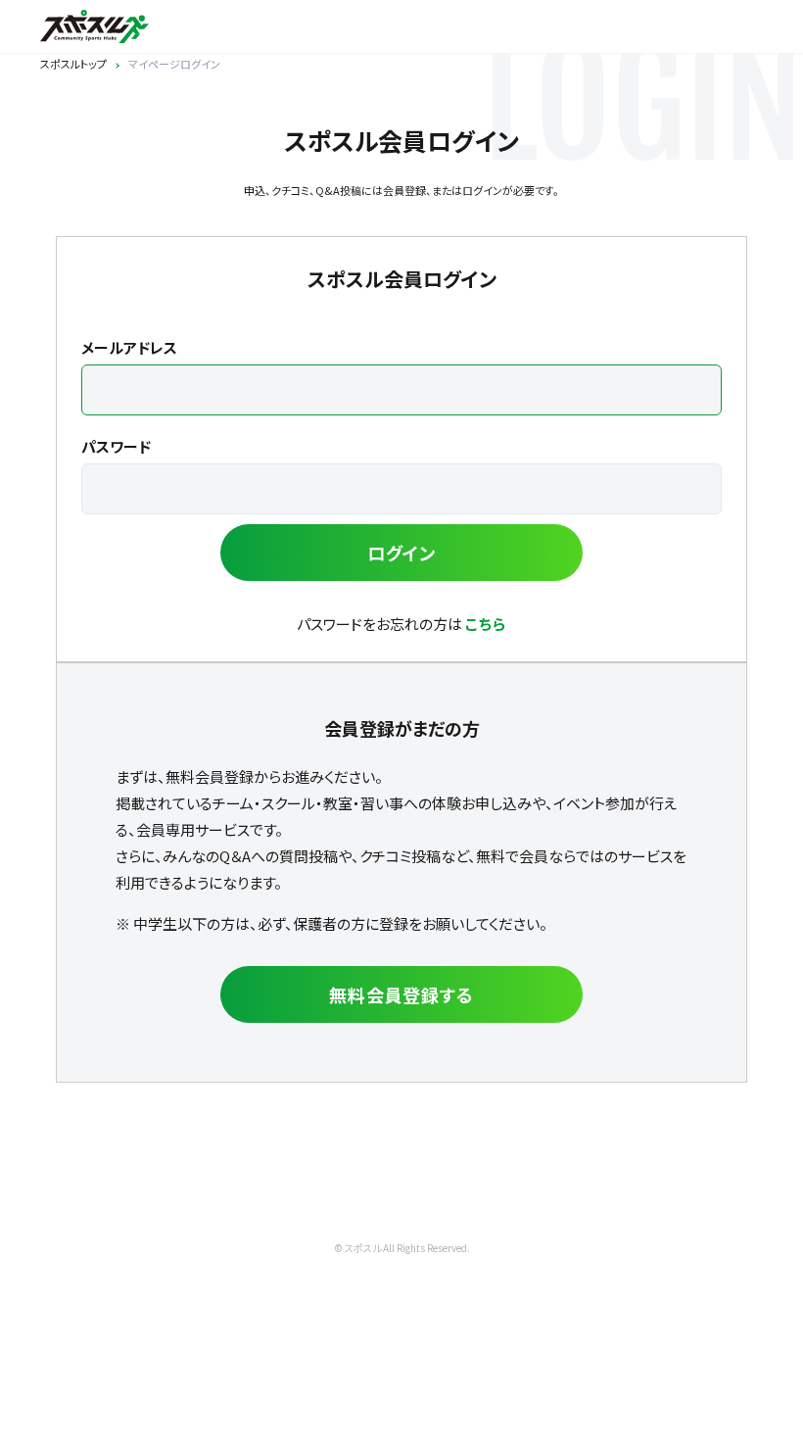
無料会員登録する (401, 994)
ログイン (402, 552)
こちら (485, 623)
